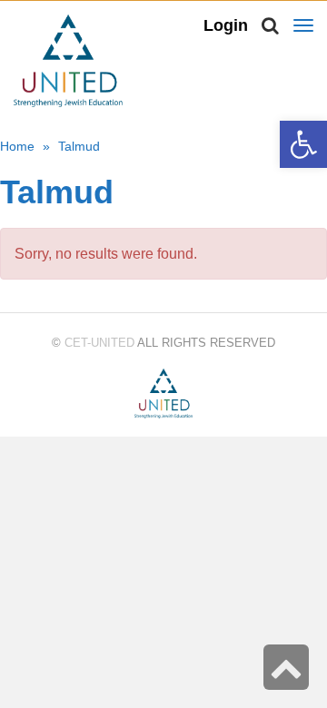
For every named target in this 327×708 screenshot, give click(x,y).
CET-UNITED (99, 342)
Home (17, 146)
